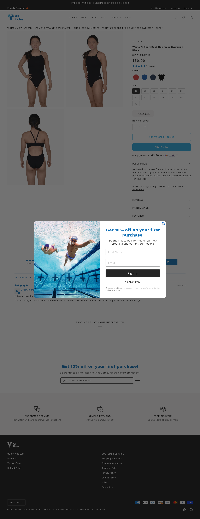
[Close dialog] (163, 223)
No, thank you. (133, 281)
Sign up (133, 273)
